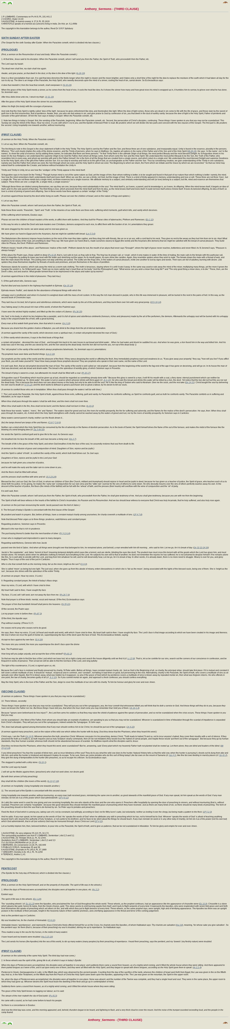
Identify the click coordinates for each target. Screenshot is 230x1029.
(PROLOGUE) (9, 49)
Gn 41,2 (222, 755)
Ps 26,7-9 (64, 595)
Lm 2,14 (50, 354)
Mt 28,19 (192, 151)
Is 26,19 (80, 73)
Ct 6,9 (83, 564)
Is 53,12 (28, 385)
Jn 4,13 (106, 380)
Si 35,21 (66, 604)
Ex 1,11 (149, 219)
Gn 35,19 (68, 286)
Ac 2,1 (95, 889)
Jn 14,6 (29, 736)
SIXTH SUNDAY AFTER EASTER (20, 37)
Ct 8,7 (51, 422)
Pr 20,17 (86, 373)
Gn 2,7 (73, 439)
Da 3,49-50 (39, 429)
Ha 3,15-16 (47, 937)
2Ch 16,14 (155, 302)
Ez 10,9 (203, 904)
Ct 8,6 (57, 422)
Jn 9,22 (130, 727)
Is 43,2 (90, 406)
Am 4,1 (172, 755)
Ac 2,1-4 (197, 967)
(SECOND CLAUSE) (13, 691)
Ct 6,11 (51, 920)
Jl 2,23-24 (51, 477)
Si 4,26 (39, 639)
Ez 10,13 (30, 904)
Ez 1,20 (37, 899)
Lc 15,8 (130, 658)
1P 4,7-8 (138, 514)
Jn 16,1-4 (134, 708)
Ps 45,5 (53, 996)
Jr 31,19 (49, 97)
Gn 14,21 (190, 382)
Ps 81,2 (67, 654)
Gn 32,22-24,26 (201, 547)
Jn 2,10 (66, 323)
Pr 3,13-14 (65, 533)
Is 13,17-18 (53, 781)
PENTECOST (9, 868)
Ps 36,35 (77, 311)
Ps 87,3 (37, 614)
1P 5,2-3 (207, 812)
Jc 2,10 (53, 677)
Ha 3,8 (179, 925)
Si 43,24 (67, 85)
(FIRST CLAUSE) (11, 134)
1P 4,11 (98, 821)
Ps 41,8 (51, 255)
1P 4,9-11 (63, 798)
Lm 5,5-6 (91, 234)
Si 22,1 (42, 762)
